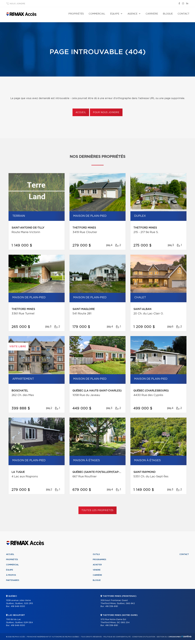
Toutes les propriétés (98, 510)
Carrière (152, 14)
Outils (96, 554)
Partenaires (12, 580)
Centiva (186, 636)
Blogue (168, 14)
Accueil (81, 112)
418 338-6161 (111, 606)
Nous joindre (17, 4)
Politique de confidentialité (117, 637)
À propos (11, 575)
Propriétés (76, 14)
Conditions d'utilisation (143, 637)
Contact (183, 14)
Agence (132, 14)
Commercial (97, 14)
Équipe (114, 14)
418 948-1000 (18, 606)
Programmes (99, 559)
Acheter (97, 565)
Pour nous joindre (106, 112)
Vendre (97, 570)
